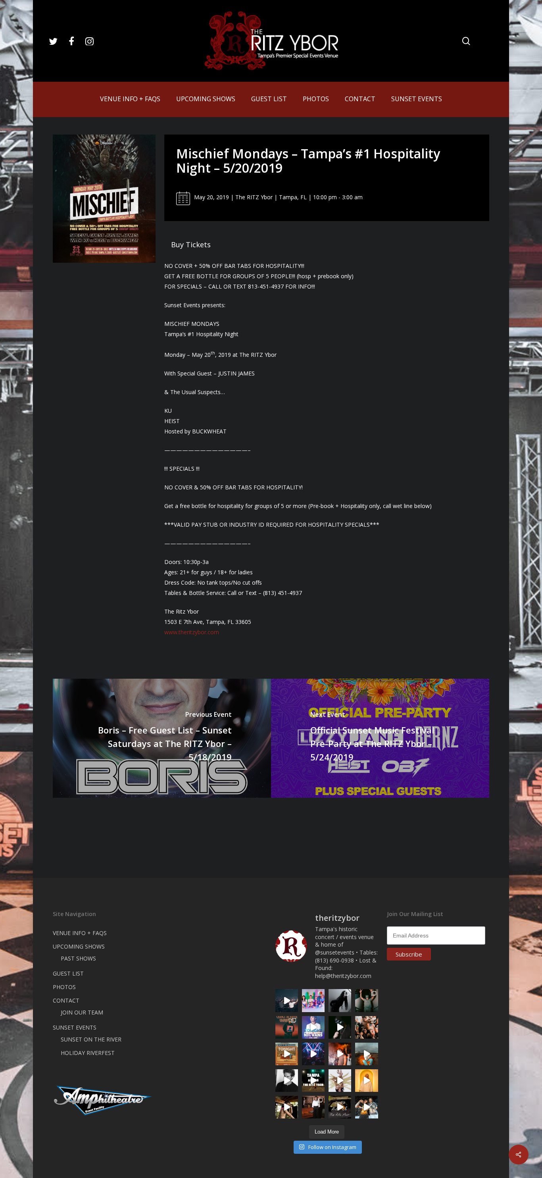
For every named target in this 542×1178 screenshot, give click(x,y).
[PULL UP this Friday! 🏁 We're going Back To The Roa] (313, 1080)
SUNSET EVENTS (74, 1027)
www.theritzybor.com (191, 632)
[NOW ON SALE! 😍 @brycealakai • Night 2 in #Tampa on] (313, 1054)
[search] (466, 41)
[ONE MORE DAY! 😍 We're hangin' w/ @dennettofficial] (366, 1054)
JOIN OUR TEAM (82, 1012)
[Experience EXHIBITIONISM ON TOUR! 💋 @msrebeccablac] (340, 1080)
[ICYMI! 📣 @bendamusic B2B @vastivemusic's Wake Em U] (286, 1000)
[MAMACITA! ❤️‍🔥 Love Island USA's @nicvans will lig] (340, 1054)
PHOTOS (64, 987)
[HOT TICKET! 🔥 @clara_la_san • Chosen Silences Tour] (340, 1000)
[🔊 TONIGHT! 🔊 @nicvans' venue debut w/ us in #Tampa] (313, 1027)
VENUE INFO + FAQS (80, 933)
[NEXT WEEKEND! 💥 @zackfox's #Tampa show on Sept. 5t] (366, 1000)
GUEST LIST (68, 973)
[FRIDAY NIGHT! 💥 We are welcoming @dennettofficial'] (340, 1107)
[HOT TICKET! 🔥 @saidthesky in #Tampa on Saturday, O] (366, 1080)
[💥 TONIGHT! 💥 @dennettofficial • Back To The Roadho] (286, 1054)
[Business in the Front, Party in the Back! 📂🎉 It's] (313, 1107)
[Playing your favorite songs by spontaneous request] (313, 1000)
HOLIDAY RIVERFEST (88, 1053)
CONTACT (66, 1000)
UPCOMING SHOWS (79, 946)
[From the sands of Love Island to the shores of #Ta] (286, 1107)
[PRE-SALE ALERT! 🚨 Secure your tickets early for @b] (286, 1080)
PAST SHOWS (78, 958)
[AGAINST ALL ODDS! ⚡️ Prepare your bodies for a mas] (366, 1107)
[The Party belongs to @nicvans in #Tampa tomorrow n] (366, 1027)
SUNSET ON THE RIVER (91, 1039)
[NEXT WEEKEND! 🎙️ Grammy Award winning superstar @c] (286, 1027)
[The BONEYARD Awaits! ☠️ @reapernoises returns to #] (340, 1027)
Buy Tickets (191, 244)
